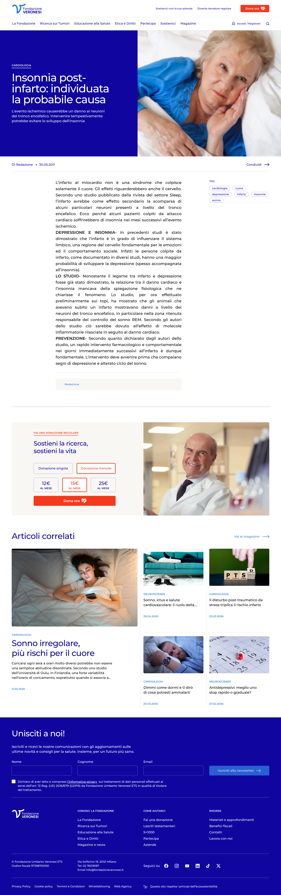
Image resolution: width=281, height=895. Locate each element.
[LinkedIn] (198, 866)
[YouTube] (187, 866)
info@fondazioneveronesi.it (105, 869)
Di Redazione (22, 165)
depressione (220, 194)
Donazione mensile (96, 468)
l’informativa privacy (82, 781)
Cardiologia (21, 65)
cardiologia (219, 188)
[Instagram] (177, 866)
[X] (218, 866)
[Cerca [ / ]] (268, 24)
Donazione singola (53, 468)
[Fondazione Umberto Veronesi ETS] (27, 9)
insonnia (260, 194)
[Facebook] (166, 866)
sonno (216, 200)
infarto (241, 194)
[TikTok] (208, 866)
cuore (239, 188)
